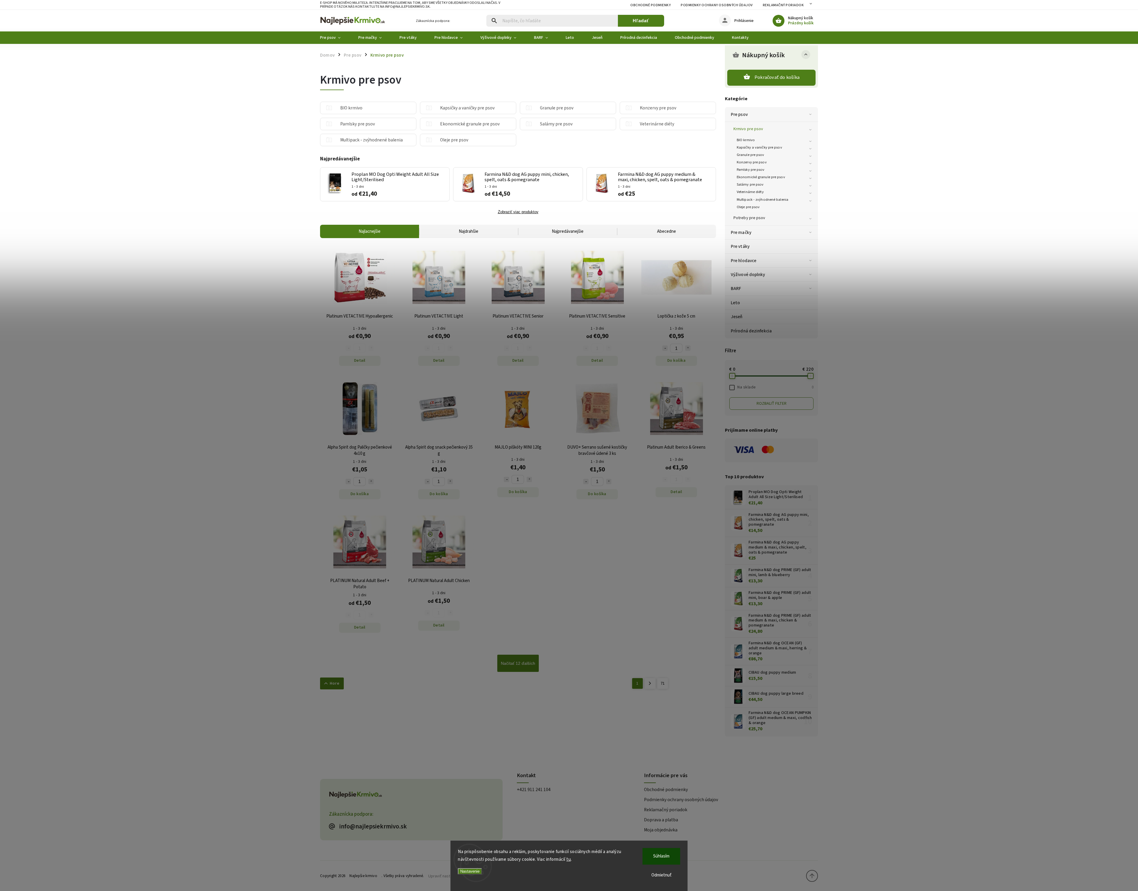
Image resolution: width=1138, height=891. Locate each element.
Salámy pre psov (750, 184)
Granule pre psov (750, 154)
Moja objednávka (660, 830)
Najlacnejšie (370, 231)
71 (663, 683)
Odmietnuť (661, 875)
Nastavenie (470, 871)
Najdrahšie (468, 231)
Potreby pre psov (749, 218)
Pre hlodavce (743, 260)
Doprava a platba (661, 820)
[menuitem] (334, 37)
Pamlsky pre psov (751, 169)
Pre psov (739, 114)
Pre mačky (741, 232)
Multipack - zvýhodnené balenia (762, 199)
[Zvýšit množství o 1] (688, 348)
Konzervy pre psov (752, 162)
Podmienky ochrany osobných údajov (717, 5)
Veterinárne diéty (750, 192)
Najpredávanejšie (568, 231)
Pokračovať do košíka (777, 77)
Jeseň (737, 316)
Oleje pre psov (748, 207)
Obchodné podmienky (650, 5)
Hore (335, 683)
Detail (359, 361)
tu (568, 859)
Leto (735, 302)
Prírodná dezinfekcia (751, 331)
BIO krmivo (746, 140)
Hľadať (641, 20)
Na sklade (775, 387)
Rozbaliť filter (772, 404)
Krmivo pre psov (748, 129)
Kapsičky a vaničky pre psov (759, 147)
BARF (736, 288)
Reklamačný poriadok (783, 5)
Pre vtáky (740, 246)
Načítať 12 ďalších (518, 663)
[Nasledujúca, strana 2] (650, 683)
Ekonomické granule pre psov (761, 177)
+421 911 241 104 (534, 789)
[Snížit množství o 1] (665, 348)
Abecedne (666, 231)
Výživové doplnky (748, 274)
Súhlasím (661, 856)
